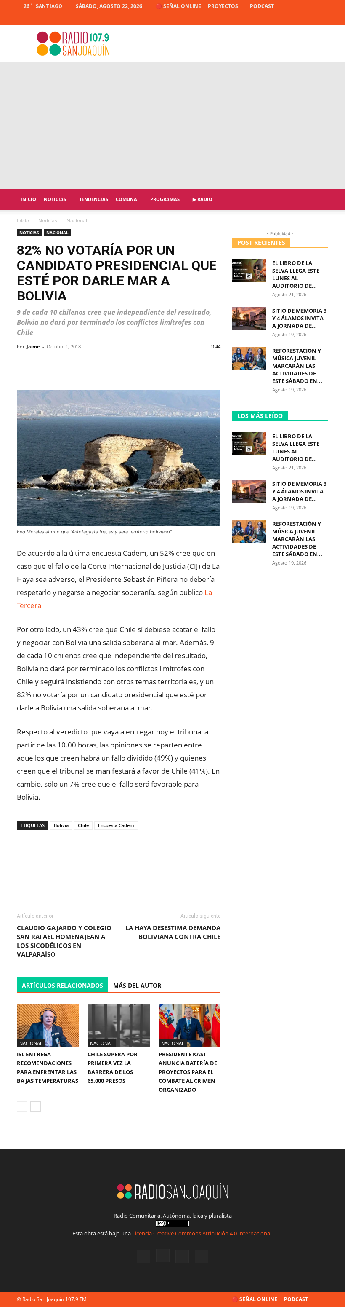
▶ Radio (202, 199)
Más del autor (137, 985)
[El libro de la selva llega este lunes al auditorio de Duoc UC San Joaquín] (249, 270)
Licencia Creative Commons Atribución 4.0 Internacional (201, 1233)
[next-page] (35, 1106)
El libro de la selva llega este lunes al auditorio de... (295, 274)
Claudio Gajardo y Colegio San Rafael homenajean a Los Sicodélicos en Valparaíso (64, 941)
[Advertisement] (172, 126)
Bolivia (61, 825)
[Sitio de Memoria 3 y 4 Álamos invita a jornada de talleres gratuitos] (249, 318)
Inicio (28, 199)
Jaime (33, 346)
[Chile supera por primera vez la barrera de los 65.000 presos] (118, 1025)
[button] (318, 200)
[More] (211, 365)
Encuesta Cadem (116, 825)
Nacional (57, 233)
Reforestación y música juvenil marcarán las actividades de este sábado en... (297, 366)
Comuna (126, 199)
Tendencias (93, 199)
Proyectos (223, 6)
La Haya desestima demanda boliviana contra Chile (172, 932)
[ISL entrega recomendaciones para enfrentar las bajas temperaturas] (48, 1025)
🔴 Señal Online (178, 6)
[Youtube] (322, 19)
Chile (83, 825)
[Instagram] (294, 19)
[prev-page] (22, 1106)
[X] (308, 19)
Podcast (262, 6)
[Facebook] (280, 19)
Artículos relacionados (62, 985)
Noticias (55, 199)
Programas (165, 199)
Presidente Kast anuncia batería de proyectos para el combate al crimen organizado (188, 1071)
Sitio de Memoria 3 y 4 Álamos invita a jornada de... (299, 318)
